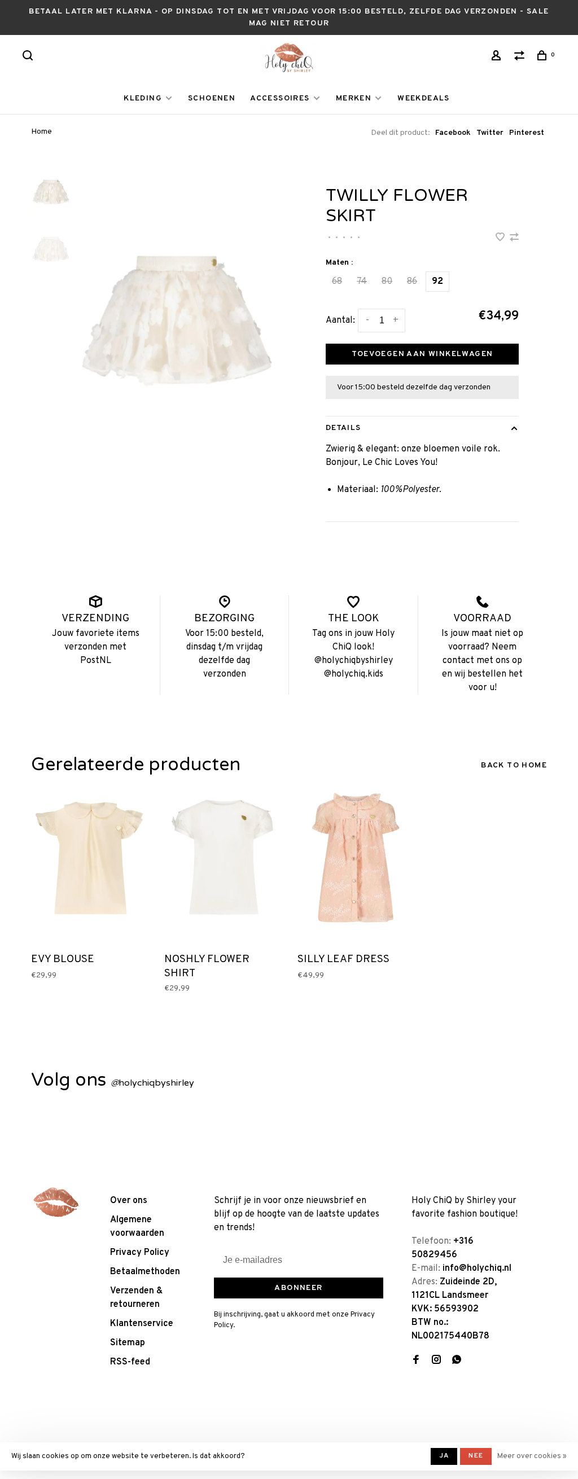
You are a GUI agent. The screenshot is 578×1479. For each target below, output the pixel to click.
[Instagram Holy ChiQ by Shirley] (436, 1361)
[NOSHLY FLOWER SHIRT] (222, 869)
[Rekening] (498, 58)
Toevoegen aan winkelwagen (422, 354)
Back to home (514, 765)
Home (41, 132)
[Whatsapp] (456, 1361)
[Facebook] (416, 1361)
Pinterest (526, 133)
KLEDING (143, 98)
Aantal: (340, 320)
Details (343, 428)
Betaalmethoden (145, 1272)
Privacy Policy (139, 1252)
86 (412, 281)
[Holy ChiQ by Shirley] (56, 1202)
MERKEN (353, 98)
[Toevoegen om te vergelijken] (514, 238)
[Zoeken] (29, 58)
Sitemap (127, 1343)
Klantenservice (141, 1323)
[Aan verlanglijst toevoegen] (501, 238)
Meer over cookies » (532, 1456)
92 (437, 281)
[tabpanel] (177, 321)
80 (387, 281)
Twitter (489, 133)
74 (362, 281)
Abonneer (298, 1288)
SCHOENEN (211, 98)
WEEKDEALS (423, 98)
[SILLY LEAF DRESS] (355, 869)
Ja (444, 1455)
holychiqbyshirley (152, 1083)
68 (337, 281)
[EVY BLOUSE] (89, 869)
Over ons (128, 1200)
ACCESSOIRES (279, 98)
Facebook (453, 133)
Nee (475, 1455)
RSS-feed (130, 1362)
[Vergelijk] (521, 58)
